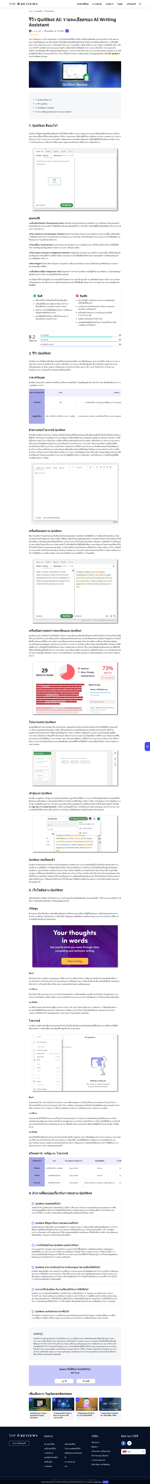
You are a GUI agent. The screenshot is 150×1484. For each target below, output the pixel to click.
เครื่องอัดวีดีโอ (70, 1444)
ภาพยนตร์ (48, 1466)
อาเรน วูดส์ (36, 31)
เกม (65, 1466)
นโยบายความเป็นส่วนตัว (100, 1451)
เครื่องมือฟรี (131, 4)
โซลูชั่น (120, 4)
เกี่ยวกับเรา (95, 1442)
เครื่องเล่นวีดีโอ (50, 1448)
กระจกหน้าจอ (69, 1462)
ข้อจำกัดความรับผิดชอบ (100, 1464)
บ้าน (30, 11)
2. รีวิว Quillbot (41, 104)
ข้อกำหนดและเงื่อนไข (99, 1455)
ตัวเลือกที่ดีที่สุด (83, 4)
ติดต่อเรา (94, 1447)
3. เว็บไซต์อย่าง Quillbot (44, 108)
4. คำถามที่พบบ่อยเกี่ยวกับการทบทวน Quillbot (53, 112)
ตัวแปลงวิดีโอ (49, 1444)
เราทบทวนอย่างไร (98, 1460)
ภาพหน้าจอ (48, 1453)
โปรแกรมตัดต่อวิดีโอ (72, 1448)
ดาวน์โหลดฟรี (20, 1443)
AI (67, 31)
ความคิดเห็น (97, 4)
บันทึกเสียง (48, 1462)
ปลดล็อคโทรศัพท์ (51, 1457)
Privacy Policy (97, 1482)
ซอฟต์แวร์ (109, 4)
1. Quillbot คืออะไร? (43, 100)
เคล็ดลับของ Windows (73, 1453)
